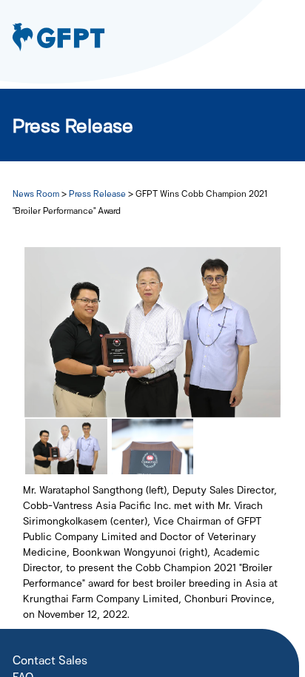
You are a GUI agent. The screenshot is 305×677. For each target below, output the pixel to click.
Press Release (98, 193)
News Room (37, 193)
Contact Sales (50, 659)
